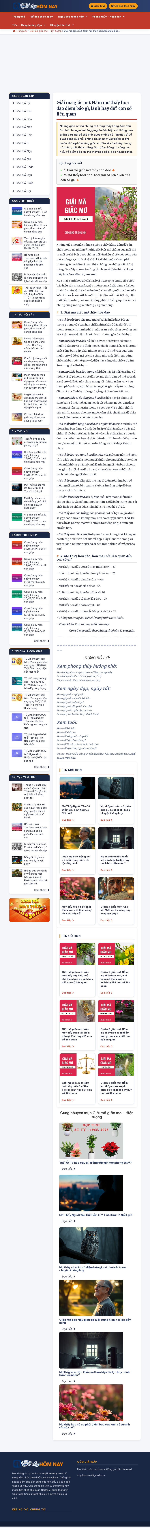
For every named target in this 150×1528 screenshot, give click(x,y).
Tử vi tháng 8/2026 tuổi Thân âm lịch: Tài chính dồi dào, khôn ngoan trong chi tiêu (35, 721)
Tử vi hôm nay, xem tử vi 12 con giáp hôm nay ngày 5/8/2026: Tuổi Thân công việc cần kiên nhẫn (35, 665)
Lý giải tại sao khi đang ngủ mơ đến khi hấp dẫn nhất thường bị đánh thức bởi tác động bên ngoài (35, 401)
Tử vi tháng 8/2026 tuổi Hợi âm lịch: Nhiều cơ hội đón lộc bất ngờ (35, 755)
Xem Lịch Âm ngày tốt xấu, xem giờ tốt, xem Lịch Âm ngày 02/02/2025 (35, 243)
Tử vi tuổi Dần (23, 119)
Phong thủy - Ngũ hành (106, 16)
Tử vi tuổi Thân (24, 167)
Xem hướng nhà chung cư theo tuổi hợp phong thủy (84, 672)
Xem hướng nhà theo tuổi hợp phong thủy (79, 676)
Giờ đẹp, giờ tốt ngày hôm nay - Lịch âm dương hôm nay (35, 212)
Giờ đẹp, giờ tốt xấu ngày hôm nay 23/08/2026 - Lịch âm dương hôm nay (35, 457)
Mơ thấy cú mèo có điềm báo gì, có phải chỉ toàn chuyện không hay (35, 503)
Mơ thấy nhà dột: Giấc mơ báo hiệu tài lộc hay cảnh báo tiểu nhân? (114, 860)
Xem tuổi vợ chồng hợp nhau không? (76, 748)
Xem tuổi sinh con (66, 732)
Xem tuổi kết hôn (66, 728)
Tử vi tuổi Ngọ (23, 151)
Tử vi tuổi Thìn (23, 135)
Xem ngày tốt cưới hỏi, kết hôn (73, 698)
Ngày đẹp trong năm (71, 16)
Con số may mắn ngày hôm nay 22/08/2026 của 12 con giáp (35, 563)
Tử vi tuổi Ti (22, 143)
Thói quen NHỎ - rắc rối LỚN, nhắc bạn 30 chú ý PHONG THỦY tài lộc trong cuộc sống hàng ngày (35, 295)
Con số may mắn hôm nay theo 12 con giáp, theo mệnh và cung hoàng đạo (35, 226)
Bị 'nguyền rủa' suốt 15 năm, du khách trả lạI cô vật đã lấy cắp (35, 277)
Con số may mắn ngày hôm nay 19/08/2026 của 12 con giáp (34, 613)
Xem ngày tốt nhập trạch (70, 702)
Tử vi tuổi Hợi (23, 191)
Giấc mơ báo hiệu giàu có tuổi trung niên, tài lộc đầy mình (76, 860)
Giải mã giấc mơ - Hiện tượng (45, 31)
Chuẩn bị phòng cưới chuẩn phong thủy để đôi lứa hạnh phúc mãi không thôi (35, 363)
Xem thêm (40, 641)
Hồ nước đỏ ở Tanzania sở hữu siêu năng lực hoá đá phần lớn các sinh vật (35, 261)
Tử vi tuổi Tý (22, 103)
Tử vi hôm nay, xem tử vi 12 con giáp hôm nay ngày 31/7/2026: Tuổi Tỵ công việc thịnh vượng (35, 701)
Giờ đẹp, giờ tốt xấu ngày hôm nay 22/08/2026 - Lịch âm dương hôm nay (35, 519)
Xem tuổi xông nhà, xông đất (72, 736)
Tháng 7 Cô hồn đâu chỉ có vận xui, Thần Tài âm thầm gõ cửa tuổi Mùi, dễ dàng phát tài (35, 791)
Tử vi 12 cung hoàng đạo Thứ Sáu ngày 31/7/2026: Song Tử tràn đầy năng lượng (35, 683)
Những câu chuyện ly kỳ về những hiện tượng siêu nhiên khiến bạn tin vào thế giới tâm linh (35, 877)
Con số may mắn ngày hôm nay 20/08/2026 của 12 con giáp (35, 596)
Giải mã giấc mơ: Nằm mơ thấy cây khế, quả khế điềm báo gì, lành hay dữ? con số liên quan (77, 977)
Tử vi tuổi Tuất (24, 183)
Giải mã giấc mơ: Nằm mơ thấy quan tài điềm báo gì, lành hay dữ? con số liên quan (77, 1034)
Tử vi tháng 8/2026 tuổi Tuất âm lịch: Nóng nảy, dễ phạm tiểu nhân (35, 739)
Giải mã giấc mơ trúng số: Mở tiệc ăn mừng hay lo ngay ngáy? (115, 910)
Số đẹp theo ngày (41, 16)
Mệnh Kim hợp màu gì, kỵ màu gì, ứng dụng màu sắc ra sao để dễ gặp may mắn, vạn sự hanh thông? (35, 381)
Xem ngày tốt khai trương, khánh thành (78, 714)
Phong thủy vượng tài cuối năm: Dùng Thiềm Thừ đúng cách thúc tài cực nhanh (34, 345)
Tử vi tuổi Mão (23, 127)
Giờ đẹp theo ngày (124, 6)
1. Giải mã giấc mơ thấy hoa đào (87, 170)
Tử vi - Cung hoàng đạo (27, 25)
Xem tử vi (99, 6)
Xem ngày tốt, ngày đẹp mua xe (74, 710)
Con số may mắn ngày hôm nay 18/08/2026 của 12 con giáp (34, 629)
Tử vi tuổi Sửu (23, 111)
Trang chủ (18, 16)
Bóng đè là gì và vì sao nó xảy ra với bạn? (34, 860)
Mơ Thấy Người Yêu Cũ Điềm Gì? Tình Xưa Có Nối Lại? (35, 488)
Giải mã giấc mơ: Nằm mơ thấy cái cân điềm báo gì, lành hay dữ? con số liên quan (77, 1088)
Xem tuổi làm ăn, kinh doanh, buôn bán (78, 744)
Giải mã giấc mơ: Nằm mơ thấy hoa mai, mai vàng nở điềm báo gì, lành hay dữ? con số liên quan (115, 979)
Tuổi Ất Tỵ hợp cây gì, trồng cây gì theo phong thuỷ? (35, 442)
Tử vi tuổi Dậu (23, 175)
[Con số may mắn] (29, 910)
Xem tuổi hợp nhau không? (71, 740)
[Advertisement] (75, 65)
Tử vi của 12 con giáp (27, 651)
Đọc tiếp (66, 820)
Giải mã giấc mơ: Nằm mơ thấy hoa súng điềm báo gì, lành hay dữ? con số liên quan (115, 1034)
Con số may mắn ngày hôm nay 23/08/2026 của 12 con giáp (35, 473)
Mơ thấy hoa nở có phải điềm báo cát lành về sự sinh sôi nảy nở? (76, 910)
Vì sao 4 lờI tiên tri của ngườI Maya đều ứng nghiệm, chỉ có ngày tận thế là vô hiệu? (35, 811)
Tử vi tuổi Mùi (23, 159)
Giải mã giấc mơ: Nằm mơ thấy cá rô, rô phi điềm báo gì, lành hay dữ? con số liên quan (116, 1088)
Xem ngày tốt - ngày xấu (70, 694)
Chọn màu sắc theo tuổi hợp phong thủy (78, 680)
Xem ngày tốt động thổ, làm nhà (74, 706)
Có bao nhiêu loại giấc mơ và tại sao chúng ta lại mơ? (34, 417)
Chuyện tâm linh (60, 25)
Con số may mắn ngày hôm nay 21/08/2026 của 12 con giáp (34, 580)
